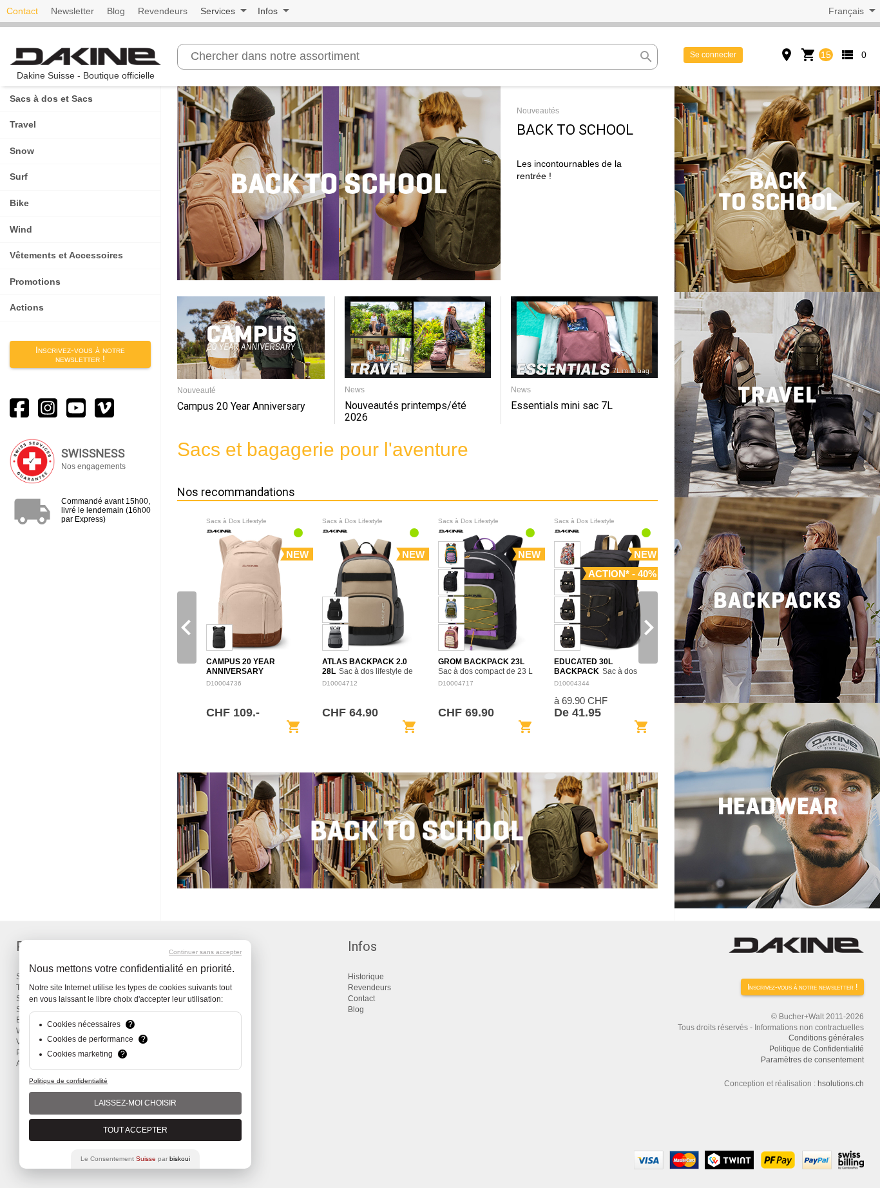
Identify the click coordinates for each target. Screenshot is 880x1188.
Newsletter (72, 11)
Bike (19, 203)
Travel (23, 124)
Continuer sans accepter (205, 951)
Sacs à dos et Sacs (51, 98)
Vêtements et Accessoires (66, 255)
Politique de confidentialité (68, 1080)
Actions (27, 307)
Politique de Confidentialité (816, 1048)
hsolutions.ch (841, 1083)
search (646, 56)
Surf (19, 176)
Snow (22, 151)
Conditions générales (826, 1037)
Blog (116, 11)
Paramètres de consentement (812, 1059)
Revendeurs (162, 11)
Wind (21, 229)
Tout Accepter (135, 1130)
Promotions (35, 281)
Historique (366, 976)
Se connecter (713, 54)
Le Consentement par (135, 1158)
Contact (22, 11)
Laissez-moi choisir (135, 1102)
